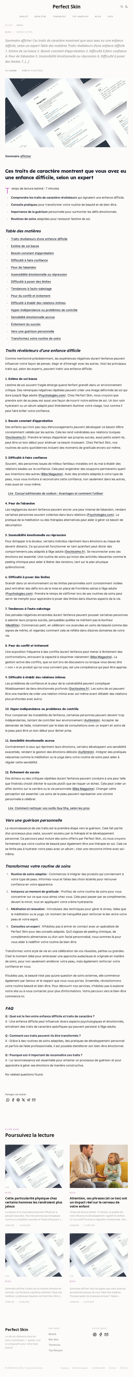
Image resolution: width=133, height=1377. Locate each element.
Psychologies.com (52, 395)
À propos (65, 1368)
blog (8, 32)
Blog (98, 16)
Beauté (24, 16)
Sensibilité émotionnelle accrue (33, 317)
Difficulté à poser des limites (31, 281)
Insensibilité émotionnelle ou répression (39, 274)
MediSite (12, 625)
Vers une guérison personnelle (32, 331)
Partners (124, 1368)
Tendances (59, 16)
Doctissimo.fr (15, 437)
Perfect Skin (67, 6)
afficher (25, 156)
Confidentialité (98, 1368)
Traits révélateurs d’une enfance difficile (39, 239)
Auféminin (92, 720)
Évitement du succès (26, 324)
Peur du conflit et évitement (30, 295)
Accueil (9, 25)
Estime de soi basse (25, 246)
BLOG (8, 1192)
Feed (110, 16)
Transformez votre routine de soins (36, 338)
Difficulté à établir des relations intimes (38, 303)
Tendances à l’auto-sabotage (31, 288)
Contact (112, 1368)
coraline (13, 70)
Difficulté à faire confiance (29, 260)
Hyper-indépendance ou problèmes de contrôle (44, 310)
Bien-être (40, 16)
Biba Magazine (52, 474)
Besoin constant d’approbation (32, 253)
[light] (126, 6)
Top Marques (80, 16)
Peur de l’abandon (23, 267)
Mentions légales (80, 1368)
